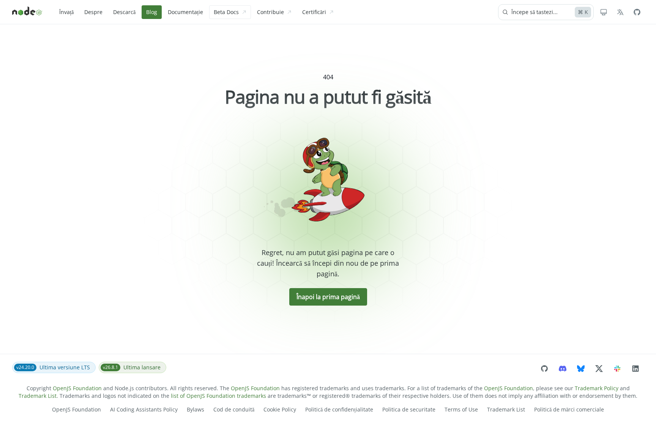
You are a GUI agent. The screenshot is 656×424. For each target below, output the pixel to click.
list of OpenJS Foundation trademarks (218, 395)
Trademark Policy (596, 388)
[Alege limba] (620, 12)
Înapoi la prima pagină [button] (328, 297)
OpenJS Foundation (77, 388)
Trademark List (38, 395)
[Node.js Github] (637, 12)
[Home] (27, 12)
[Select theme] (603, 12)
